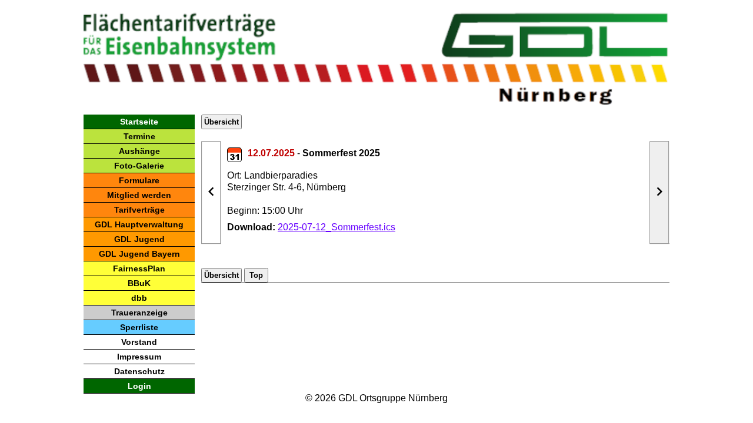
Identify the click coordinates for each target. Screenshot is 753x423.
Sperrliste (139, 327)
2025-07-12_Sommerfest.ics (336, 227)
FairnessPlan (139, 268)
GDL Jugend (139, 239)
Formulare (139, 180)
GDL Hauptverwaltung (139, 224)
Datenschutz (139, 371)
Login (139, 386)
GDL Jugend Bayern (139, 253)
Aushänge (139, 151)
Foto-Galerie (139, 165)
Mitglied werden (139, 195)
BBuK (139, 283)
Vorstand (139, 342)
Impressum (139, 356)
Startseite (139, 121)
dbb (139, 298)
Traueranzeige (139, 312)
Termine (139, 136)
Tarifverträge (139, 209)
